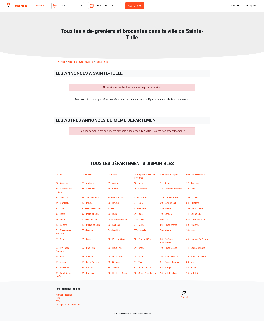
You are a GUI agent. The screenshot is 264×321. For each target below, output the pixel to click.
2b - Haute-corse (116, 197)
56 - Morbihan (114, 230)
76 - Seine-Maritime (169, 256)
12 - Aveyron (192, 183)
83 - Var (190, 262)
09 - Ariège (113, 183)
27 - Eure (138, 203)
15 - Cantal (113, 188)
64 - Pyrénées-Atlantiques (167, 241)
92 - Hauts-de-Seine (117, 273)
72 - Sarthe (61, 256)
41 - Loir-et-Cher (194, 214)
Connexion (236, 5)
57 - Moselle (140, 230)
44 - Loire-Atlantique (117, 219)
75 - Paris (138, 256)
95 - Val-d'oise (193, 273)
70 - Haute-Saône (168, 248)
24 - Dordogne (63, 203)
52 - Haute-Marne (168, 225)
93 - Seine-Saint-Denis (145, 273)
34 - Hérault (165, 208)
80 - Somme (114, 262)
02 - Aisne (87, 174)
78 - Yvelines (62, 262)
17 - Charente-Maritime (171, 188)
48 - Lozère (61, 225)
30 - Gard (60, 208)
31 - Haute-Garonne (91, 208)
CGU (58, 298)
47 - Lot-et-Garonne (195, 219)
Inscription (251, 5)
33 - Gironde (140, 208)
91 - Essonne (88, 273)
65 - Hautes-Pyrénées (197, 239)
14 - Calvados (88, 188)
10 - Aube (138, 183)
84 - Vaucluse (62, 267)
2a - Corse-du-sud (90, 197)
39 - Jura (138, 214)
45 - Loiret (139, 219)
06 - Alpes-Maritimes (196, 174)
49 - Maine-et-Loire (91, 225)
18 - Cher (190, 188)
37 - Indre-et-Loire (91, 214)
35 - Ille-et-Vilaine (195, 208)
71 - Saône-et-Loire (195, 248)
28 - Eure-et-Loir (168, 203)
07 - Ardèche (62, 183)
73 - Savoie (87, 256)
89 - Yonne (191, 267)
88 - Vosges (166, 267)
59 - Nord (190, 230)
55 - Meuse (87, 230)
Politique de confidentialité (68, 304)
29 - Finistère (192, 203)
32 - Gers (112, 208)
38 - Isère (112, 214)
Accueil (61, 62)
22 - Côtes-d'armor (169, 197)
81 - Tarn (138, 262)
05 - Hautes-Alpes (169, 174)
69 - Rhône (139, 248)
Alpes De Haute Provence (80, 62)
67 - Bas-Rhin (88, 248)
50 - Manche (114, 225)
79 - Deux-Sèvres (90, 262)
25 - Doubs (87, 203)
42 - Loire (60, 219)
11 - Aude (165, 183)
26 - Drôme (113, 203)
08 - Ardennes (88, 183)
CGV (58, 301)
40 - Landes (166, 214)
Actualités (39, 5)
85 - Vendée (88, 267)
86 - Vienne (113, 267)
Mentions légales (64, 294)
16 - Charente (140, 188)
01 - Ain (59, 174)
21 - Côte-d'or (140, 197)
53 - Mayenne (193, 225)
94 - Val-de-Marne (169, 273)
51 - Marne (139, 225)
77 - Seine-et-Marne (196, 256)
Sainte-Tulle (102, 62)
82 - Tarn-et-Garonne (170, 262)
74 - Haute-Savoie (116, 256)
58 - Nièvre (165, 230)
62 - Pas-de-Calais (117, 239)
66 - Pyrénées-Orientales (63, 249)
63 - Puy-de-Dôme (143, 239)
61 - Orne (86, 239)
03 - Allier (112, 174)
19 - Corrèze (62, 197)
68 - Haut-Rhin (115, 248)
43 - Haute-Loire (89, 219)
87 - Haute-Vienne (142, 267)
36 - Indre (60, 214)
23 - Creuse (192, 197)
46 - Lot (164, 219)
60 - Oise (60, 239)
